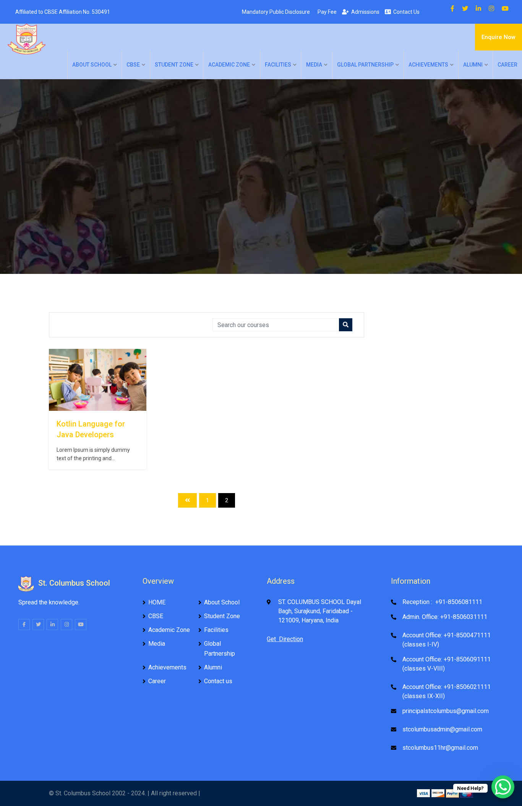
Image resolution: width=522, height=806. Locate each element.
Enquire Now (498, 37)
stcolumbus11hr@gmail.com (440, 747)
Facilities (278, 65)
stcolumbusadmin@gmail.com (442, 729)
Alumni (473, 65)
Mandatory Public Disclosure (275, 12)
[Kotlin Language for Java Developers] (97, 380)
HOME (156, 602)
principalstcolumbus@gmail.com (445, 711)
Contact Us (405, 12)
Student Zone (174, 65)
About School (92, 65)
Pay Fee (326, 12)
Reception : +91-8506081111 (442, 602)
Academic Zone (229, 65)
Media (314, 65)
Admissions (364, 12)
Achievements (428, 65)
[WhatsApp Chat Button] (502, 786)
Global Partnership (365, 65)
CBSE (133, 65)
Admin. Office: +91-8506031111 (444, 616)
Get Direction (285, 639)
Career (507, 65)
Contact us (218, 681)
